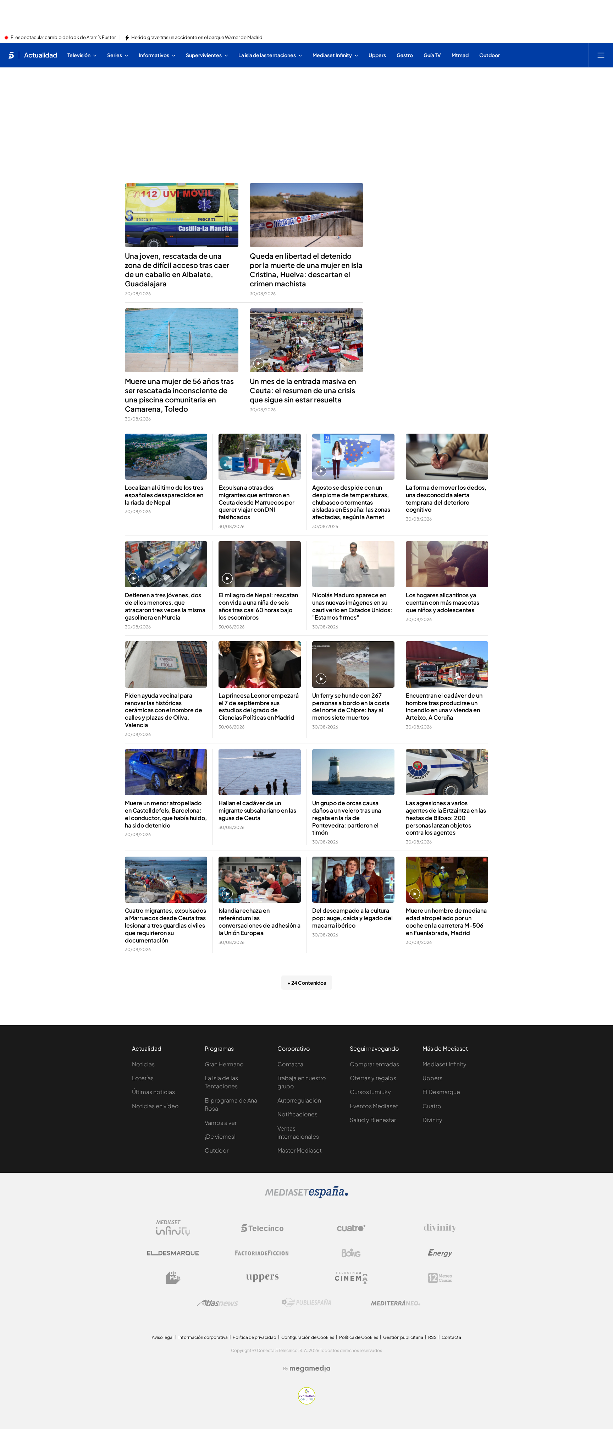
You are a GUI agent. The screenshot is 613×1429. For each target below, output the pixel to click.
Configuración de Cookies (307, 1337)
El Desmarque (441, 1091)
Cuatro (432, 1106)
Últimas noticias (153, 1091)
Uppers (432, 1078)
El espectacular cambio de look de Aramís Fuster (63, 37)
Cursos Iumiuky (370, 1091)
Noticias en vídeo (155, 1106)
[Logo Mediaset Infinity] (173, 1228)
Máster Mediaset (299, 1150)
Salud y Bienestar (373, 1119)
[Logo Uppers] (262, 1278)
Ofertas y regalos (373, 1078)
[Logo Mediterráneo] (395, 1303)
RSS (432, 1337)
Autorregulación (299, 1100)
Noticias (143, 1064)
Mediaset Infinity (444, 1064)
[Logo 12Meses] (440, 1278)
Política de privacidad (254, 1337)
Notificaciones (297, 1114)
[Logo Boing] (351, 1253)
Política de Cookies (358, 1337)
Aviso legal (162, 1337)
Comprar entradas (374, 1064)
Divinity (432, 1119)
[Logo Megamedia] (310, 1368)
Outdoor (216, 1150)
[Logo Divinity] (440, 1228)
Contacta (290, 1064)
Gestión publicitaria (403, 1337)
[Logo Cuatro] (351, 1228)
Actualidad (40, 55)
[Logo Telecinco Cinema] (351, 1278)
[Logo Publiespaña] (306, 1303)
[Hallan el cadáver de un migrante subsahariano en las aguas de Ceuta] (260, 772)
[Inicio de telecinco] (11, 55)
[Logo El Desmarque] (173, 1253)
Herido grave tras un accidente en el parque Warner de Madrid (197, 37)
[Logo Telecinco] (262, 1228)
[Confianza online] (306, 1402)
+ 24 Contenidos (306, 982)
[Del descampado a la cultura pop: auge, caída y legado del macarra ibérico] (353, 880)
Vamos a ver (221, 1122)
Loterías (143, 1078)
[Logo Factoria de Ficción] (262, 1253)
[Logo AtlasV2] (217, 1302)
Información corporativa (203, 1337)
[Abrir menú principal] (600, 55)
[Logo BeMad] (173, 1278)
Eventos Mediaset (374, 1106)
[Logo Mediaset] (306, 1196)
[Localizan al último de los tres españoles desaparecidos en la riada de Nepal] (166, 457)
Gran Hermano (224, 1064)
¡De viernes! (220, 1136)
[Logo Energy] (440, 1253)
